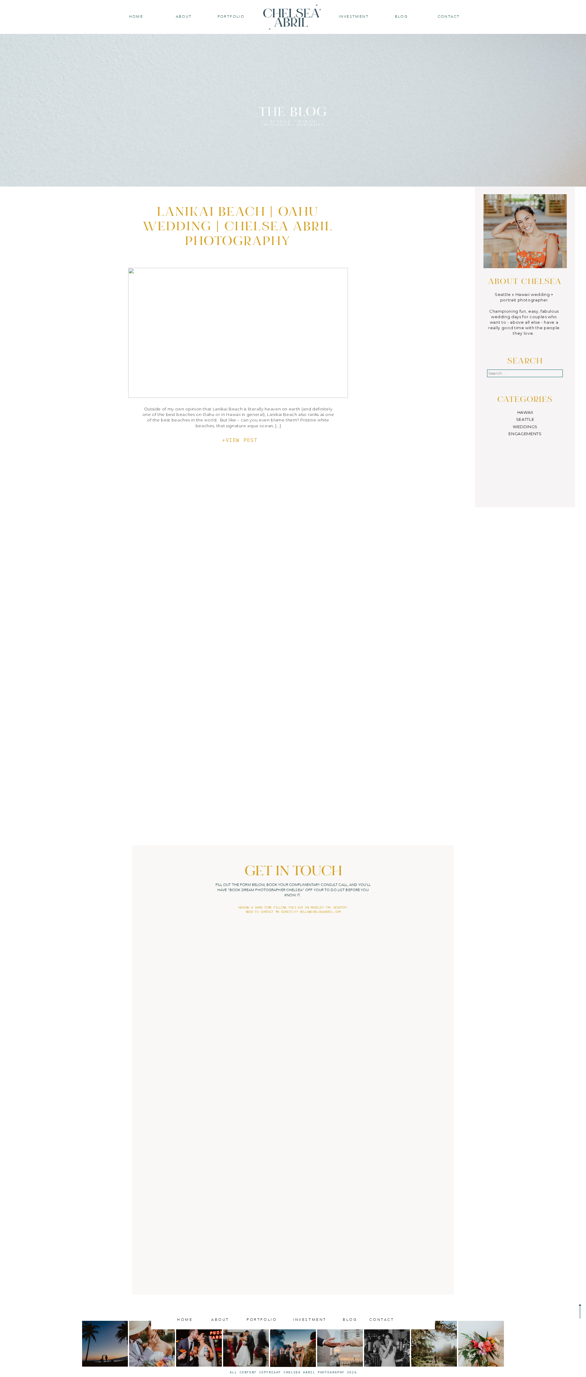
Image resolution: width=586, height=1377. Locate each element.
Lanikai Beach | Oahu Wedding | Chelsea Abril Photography (238, 227)
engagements (524, 433)
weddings (525, 426)
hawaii (525, 412)
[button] (401, 16)
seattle (525, 419)
